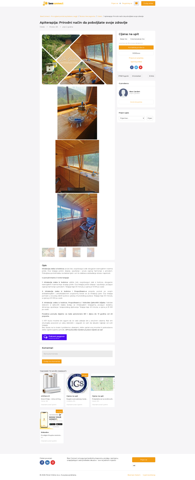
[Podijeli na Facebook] (132, 67)
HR (134, 465)
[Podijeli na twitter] (136, 67)
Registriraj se (127, 3)
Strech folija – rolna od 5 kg (51, 399)
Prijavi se (114, 3)
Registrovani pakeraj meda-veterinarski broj (77, 399)
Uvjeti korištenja (149, 475)
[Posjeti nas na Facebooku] (42, 462)
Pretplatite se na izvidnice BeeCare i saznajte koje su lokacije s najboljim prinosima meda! (103, 399)
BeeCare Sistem (134, 475)
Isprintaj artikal (136, 62)
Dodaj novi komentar (51, 361)
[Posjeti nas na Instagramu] (53, 462)
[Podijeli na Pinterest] (140, 67)
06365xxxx (136, 53)
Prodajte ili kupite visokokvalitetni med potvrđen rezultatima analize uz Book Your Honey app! (52, 435)
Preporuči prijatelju (136, 58)
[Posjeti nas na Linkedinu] (47, 462)
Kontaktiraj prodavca (136, 47)
